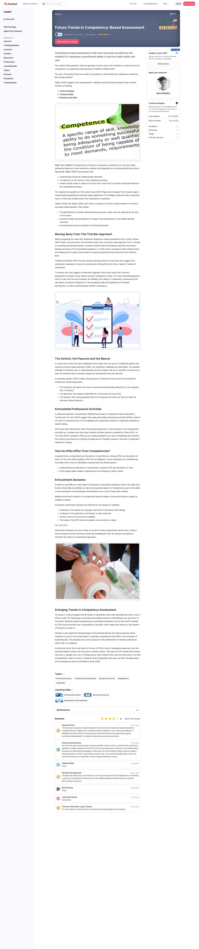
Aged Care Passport (13, 31)
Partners (8, 74)
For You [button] (133, 4)
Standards (8, 78)
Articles (7, 53)
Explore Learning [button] (29, 4)
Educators (8, 58)
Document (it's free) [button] (67, 42)
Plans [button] (165, 4)
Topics (7, 70)
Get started (189, 4)
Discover (10, 19)
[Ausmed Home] (10, 4)
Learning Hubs (10, 66)
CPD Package (10, 27)
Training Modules (11, 45)
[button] (172, 14)
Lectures (8, 49)
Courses (7, 41)
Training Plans (10, 82)
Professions (9, 62)
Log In (178, 4)
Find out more (163, 64)
